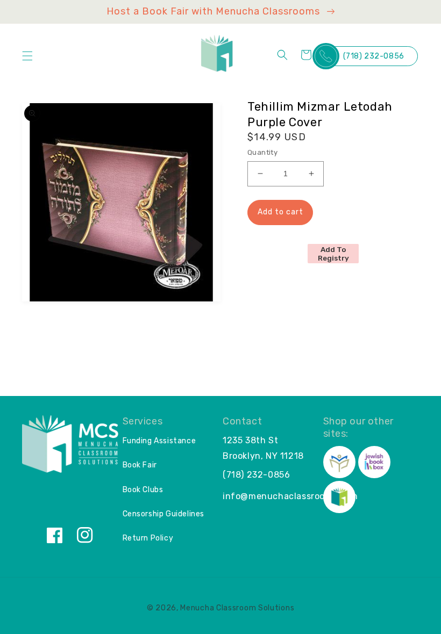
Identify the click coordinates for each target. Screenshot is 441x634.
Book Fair (140, 465)
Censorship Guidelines (164, 513)
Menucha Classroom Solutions (237, 608)
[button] (27, 56)
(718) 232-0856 (373, 56)
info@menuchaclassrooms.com (290, 496)
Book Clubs (143, 489)
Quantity (262, 152)
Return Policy (148, 538)
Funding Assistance (159, 440)
